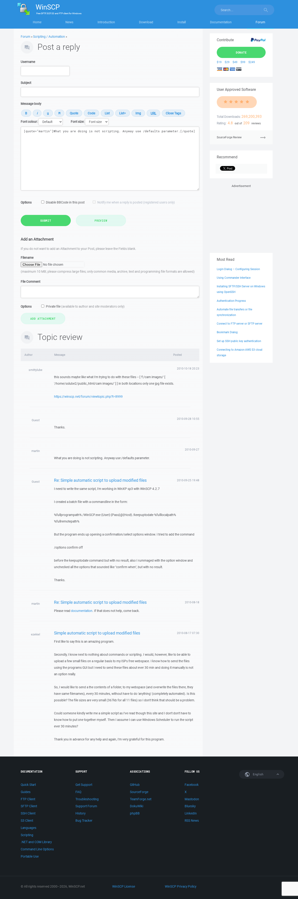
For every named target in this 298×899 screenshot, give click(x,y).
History (80, 813)
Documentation (221, 22)
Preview (101, 220)
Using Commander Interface (234, 277)
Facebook (192, 785)
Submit (45, 220)
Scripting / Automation (49, 36)
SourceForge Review (229, 137)
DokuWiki (136, 806)
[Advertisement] (241, 218)
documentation (81, 611)
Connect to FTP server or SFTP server (239, 323)
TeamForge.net (140, 799)
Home (37, 22)
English (258, 774)
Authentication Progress (231, 300)
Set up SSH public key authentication (239, 341)
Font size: (77, 121)
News (69, 22)
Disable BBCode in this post (65, 202)
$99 (242, 62)
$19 (219, 62)
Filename (27, 257)
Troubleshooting (87, 799)
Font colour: (29, 121)
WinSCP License (123, 886)
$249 (251, 62)
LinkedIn (191, 813)
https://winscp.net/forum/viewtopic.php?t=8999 (88, 396)
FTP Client (28, 799)
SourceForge (139, 792)
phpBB (135, 813)
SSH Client (28, 813)
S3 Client (27, 820)
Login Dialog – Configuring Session (238, 269)
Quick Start (28, 785)
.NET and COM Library (36, 842)
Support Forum (86, 806)
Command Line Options (37, 849)
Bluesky (190, 806)
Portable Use (30, 856)
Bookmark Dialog (227, 332)
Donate (241, 52)
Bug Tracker (83, 820)
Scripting (27, 835)
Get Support (83, 785)
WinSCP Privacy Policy (180, 886)
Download (146, 22)
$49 (235, 62)
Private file (85, 306)
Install (181, 22)
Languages (28, 828)
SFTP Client (29, 806)
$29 (227, 62)
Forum (260, 22)
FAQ (78, 792)
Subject (26, 83)
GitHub (135, 785)
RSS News (192, 820)
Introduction (106, 22)
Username (28, 62)
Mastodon (192, 799)
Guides (25, 792)
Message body (31, 104)
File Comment (30, 281)
